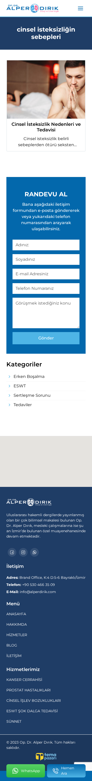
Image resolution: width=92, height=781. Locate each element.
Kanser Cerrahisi (24, 679)
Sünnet (13, 721)
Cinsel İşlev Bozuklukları (33, 700)
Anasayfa (16, 614)
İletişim (13, 655)
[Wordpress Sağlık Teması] (46, 757)
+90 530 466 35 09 (30, 584)
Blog (11, 645)
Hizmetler (16, 635)
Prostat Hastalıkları (28, 690)
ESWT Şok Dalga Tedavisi (32, 711)
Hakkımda (16, 624)
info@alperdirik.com (31, 592)
